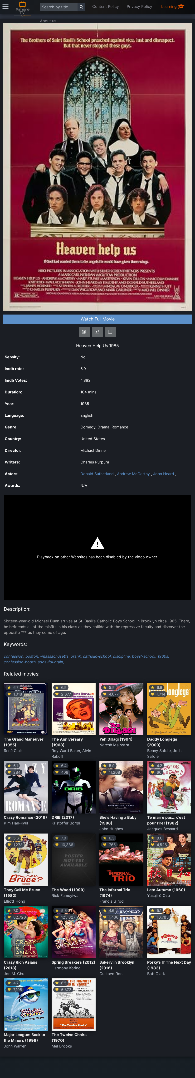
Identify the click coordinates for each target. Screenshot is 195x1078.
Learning (169, 6)
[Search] (81, 7)
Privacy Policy (139, 6)
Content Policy (105, 6)
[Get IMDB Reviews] (84, 332)
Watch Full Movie (98, 318)
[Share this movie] (97, 332)
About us (48, 20)
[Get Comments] (110, 332)
